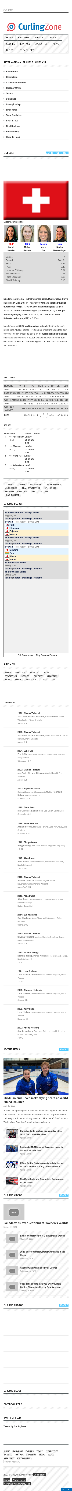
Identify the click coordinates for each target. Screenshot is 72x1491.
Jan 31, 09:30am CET (29, 459)
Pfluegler (17, 446)
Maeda (13, 556)
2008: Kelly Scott (25, 1008)
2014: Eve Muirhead (27, 914)
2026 (6, 389)
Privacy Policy (19, 1479)
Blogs (9, 50)
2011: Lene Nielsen (27, 971)
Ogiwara (14, 549)
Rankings (23, 37)
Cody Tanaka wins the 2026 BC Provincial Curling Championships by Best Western (40, 1285)
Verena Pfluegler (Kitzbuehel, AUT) (38, 310)
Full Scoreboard (25, 655)
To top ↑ (66, 1489)
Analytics (41, 43)
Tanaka (13, 534)
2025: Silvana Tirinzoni (28, 732)
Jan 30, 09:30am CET (29, 440)
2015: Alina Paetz (26, 895)
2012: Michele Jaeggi (27, 952)
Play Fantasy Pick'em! (47, 655)
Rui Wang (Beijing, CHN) (15, 314)
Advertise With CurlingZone (17, 1483)
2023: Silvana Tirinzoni (28, 769)
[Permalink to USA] (12, 1164)
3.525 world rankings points (32, 326)
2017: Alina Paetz (26, 858)
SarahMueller (11, 249)
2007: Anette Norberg (28, 1027)
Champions (11, 76)
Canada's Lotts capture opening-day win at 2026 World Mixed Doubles (41, 1132)
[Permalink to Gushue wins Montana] (12, 1270)
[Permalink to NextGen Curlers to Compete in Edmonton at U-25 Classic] (12, 1181)
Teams (52, 37)
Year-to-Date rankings (28, 341)
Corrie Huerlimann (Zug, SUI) (45, 306)
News (56, 43)
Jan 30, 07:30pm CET (29, 449)
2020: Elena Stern (26, 807)
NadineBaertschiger (59, 249)
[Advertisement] (37, 170)
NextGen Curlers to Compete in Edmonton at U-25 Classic (42, 1180)
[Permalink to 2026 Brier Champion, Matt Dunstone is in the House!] (12, 1254)
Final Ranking (13, 126)
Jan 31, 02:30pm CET (29, 468)
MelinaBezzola (27, 249)
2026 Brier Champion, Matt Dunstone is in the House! (42, 1253)
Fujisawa (14, 531)
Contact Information (16, 82)
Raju (12, 553)
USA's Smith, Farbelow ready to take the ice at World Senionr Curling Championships (42, 1164)
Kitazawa (14, 528)
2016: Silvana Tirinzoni (28, 877)
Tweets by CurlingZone (14, 1426)
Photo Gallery (13, 131)
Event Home (12, 71)
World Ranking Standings (54, 333)
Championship (13, 104)
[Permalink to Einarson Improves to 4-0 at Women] (12, 1238)
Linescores (11, 109)
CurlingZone (40, 1474)
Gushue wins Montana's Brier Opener (38, 1267)
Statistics (11, 676)
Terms (7, 1479)
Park (12, 524)
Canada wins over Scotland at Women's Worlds (35, 1223)
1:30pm (61, 310)
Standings (11, 98)
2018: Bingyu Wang (27, 842)
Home (9, 37)
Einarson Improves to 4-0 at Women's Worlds (42, 1235)
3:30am (41, 302)
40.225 (32, 337)
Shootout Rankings (16, 491)
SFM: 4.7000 (12, 120)
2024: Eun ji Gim (25, 750)
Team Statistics (13, 115)
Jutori (13, 559)
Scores (10, 43)
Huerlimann (18, 436)
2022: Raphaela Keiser (28, 788)
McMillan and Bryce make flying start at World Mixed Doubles (35, 1100)
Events (39, 37)
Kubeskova (18, 465)
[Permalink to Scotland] (12, 1148)
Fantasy (25, 43)
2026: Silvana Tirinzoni (28, 713)
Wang (15, 455)
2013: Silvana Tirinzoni (28, 933)
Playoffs (38, 518)
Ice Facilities (26, 50)
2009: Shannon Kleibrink (29, 990)
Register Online (13, 87)
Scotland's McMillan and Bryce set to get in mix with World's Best (41, 1148)
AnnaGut (43, 249)
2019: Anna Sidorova (27, 823)
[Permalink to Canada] (12, 1133)
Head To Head (13, 137)
